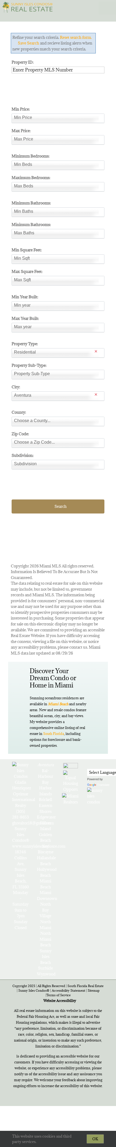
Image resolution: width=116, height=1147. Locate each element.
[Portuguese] (97, 764)
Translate (103, 784)
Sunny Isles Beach (46, 956)
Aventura (45, 764)
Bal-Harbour (45, 773)
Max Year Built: (25, 318)
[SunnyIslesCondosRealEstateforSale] (28, 6)
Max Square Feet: (27, 271)
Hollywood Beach (45, 872)
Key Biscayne (45, 849)
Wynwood (45, 974)
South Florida (53, 733)
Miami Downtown (45, 895)
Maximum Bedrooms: (31, 177)
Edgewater (45, 817)
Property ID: (23, 62)
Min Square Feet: (27, 249)
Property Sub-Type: (29, 365)
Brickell (45, 799)
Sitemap (94, 990)
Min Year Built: (25, 296)
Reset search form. (76, 37)
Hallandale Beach (45, 860)
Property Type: (25, 343)
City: (16, 386)
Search (60, 506)
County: (19, 412)
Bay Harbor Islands (45, 788)
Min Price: (21, 109)
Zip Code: (20, 433)
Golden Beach (45, 837)
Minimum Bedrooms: (31, 156)
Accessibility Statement (68, 990)
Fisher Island (45, 825)
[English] (90, 764)
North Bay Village (45, 910)
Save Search (28, 43)
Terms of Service (58, 995)
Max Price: (21, 130)
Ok (95, 1138)
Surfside (45, 968)
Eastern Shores (45, 808)
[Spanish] (104, 764)
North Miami (45, 924)
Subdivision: (23, 455)
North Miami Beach (45, 939)
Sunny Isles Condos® (33, 990)
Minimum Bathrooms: (31, 203)
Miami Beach (45, 883)
